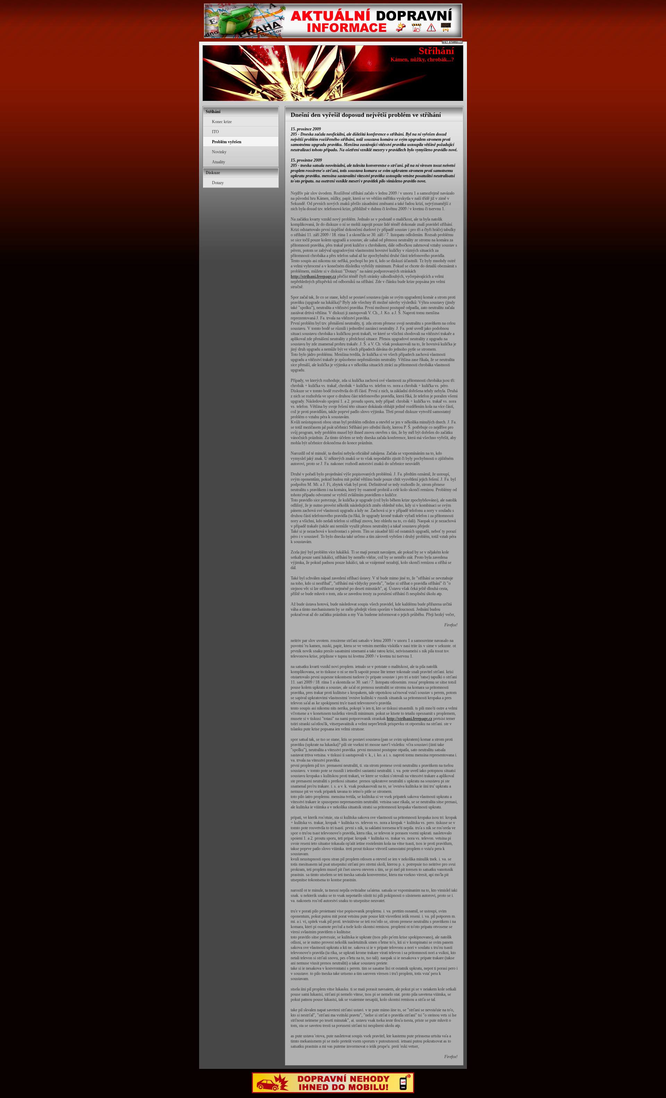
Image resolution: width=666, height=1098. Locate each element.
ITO (215, 131)
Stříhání (436, 50)
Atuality (218, 162)
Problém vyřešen (226, 141)
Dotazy (218, 182)
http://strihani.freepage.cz (313, 276)
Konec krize (222, 121)
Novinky (219, 151)
